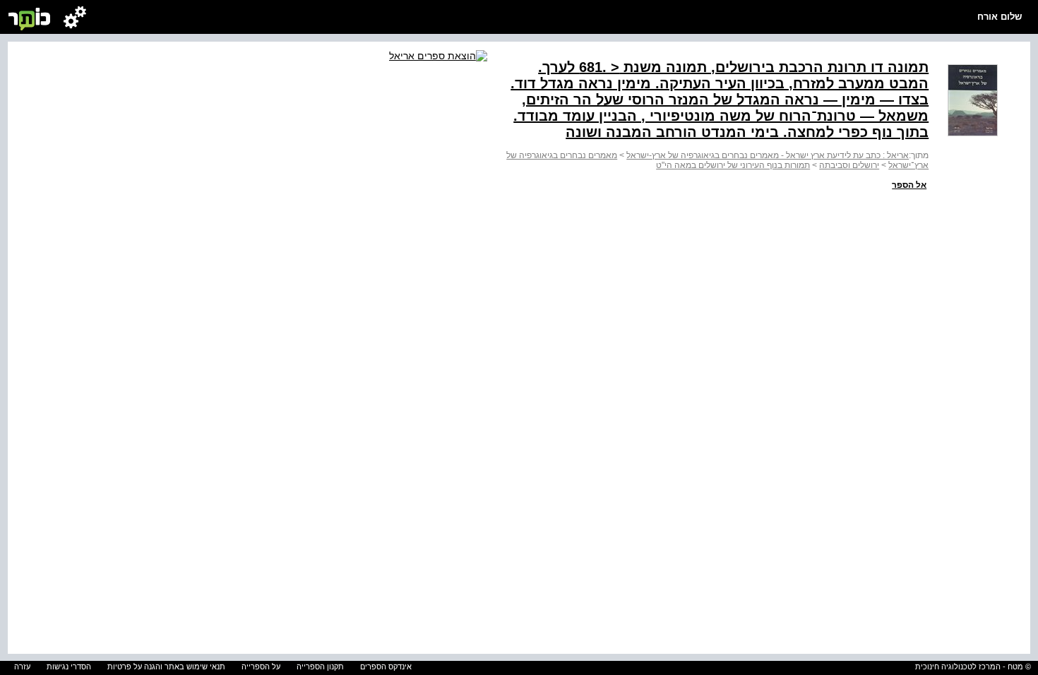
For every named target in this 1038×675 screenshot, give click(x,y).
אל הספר (909, 185)
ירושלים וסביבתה (849, 165)
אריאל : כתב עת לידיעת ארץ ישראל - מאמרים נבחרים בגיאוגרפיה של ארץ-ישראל (767, 155)
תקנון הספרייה (320, 666)
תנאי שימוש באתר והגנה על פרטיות (166, 666)
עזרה (22, 666)
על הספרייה (260, 666)
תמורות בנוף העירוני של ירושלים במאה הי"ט (733, 165)
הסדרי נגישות (69, 666)
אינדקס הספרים (386, 666)
